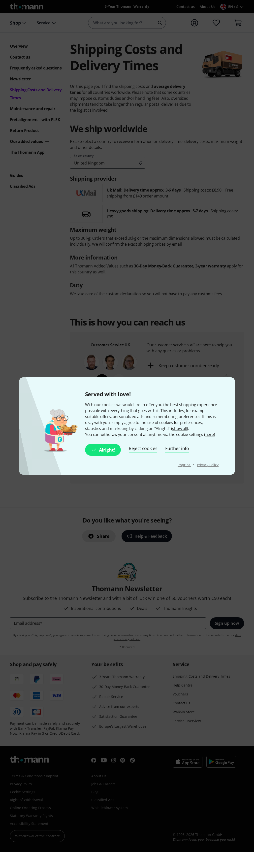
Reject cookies (143, 448)
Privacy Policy (208, 464)
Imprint (184, 464)
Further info (177, 448)
